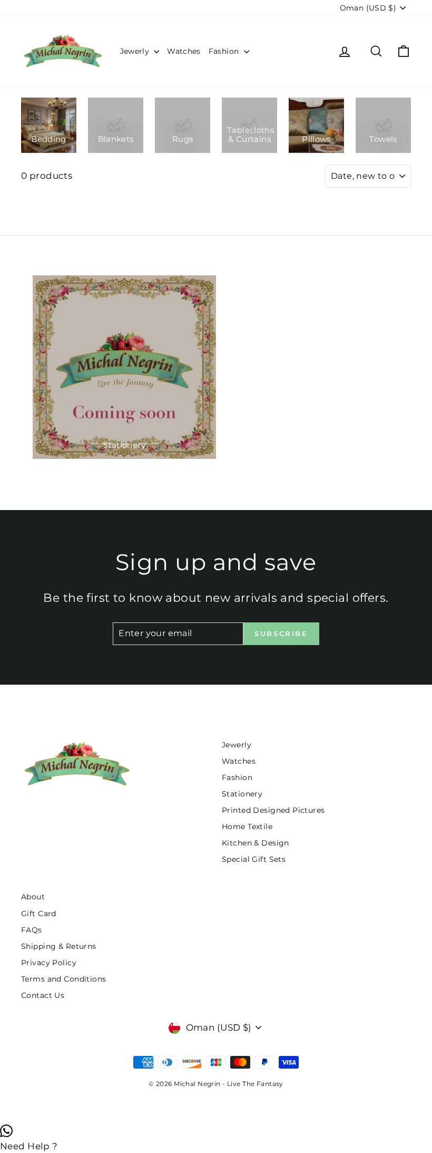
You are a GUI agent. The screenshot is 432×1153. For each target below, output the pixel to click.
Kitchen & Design (255, 843)
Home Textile (247, 826)
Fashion (225, 51)
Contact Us (42, 995)
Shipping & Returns (58, 946)
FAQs (31, 930)
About (33, 896)
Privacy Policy (48, 962)
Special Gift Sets (254, 859)
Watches (183, 51)
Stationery (242, 794)
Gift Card (38, 913)
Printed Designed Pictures (273, 810)
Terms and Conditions (63, 979)
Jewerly (136, 51)
